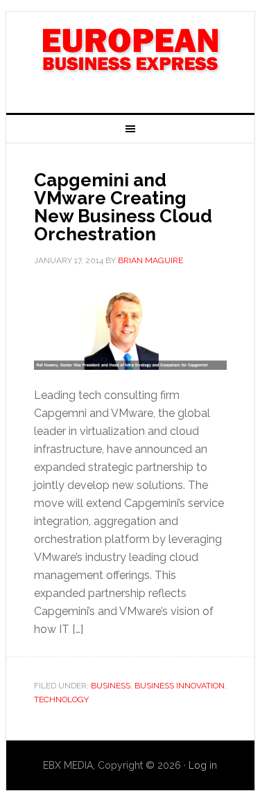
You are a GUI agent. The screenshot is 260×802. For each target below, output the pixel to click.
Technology (61, 699)
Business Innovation (180, 685)
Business (110, 685)
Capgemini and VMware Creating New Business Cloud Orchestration (123, 207)
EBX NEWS (130, 57)
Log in (203, 765)
